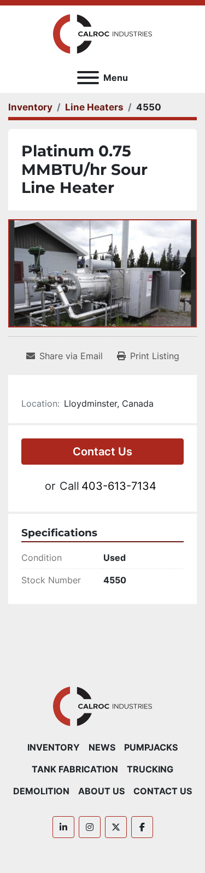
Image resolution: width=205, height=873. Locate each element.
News (102, 747)
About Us (101, 791)
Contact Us (102, 451)
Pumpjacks (151, 747)
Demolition (41, 791)
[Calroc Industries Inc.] (102, 705)
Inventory (53, 747)
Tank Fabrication (75, 769)
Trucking (150, 769)
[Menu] (88, 77)
